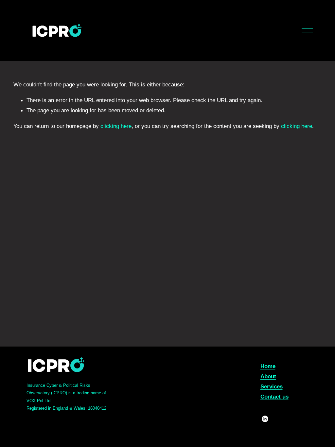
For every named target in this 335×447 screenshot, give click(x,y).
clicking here (116, 126)
